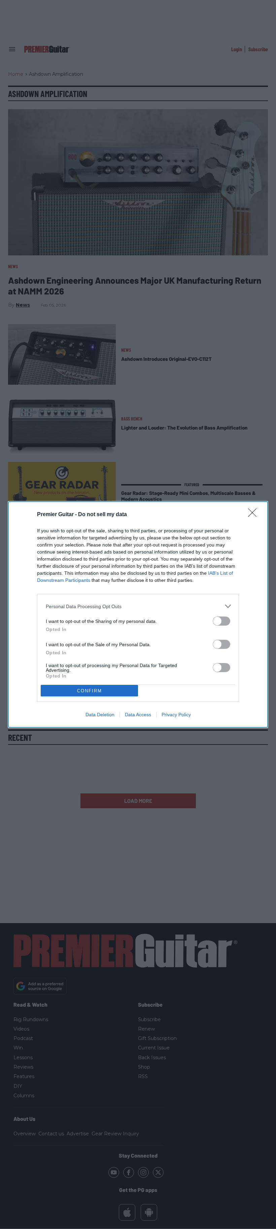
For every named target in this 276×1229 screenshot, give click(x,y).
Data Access (138, 714)
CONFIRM (89, 690)
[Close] (254, 514)
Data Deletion (99, 714)
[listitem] (138, 606)
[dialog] (138, 614)
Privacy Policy (176, 714)
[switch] (221, 621)
